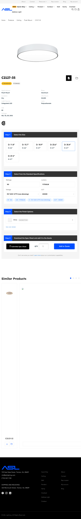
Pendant (40, 7)
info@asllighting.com (8, 475)
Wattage (8, 180)
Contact (32, 1)
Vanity (64, 7)
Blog (64, 1)
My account (74, 1)
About (23, 1)
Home (3, 20)
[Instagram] (6, 493)
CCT (42, 190)
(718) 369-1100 (6, 478)
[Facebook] (3, 493)
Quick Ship (21, 7)
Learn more (37, 255)
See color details (11, 227)
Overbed (72, 7)
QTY (36, 246)
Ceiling (31, 7)
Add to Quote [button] (64, 246)
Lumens (44, 180)
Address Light (17, 12)
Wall (58, 7)
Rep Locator (55, 1)
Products (11, 20)
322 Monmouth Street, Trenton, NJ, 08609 (15, 488)
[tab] (70, 278)
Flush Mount (28, 20)
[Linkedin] (10, 493)
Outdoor (50, 7)
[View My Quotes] (79, 9)
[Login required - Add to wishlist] (77, 78)
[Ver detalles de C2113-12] (9, 294)
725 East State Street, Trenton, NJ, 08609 (15, 472)
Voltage (8, 190)
